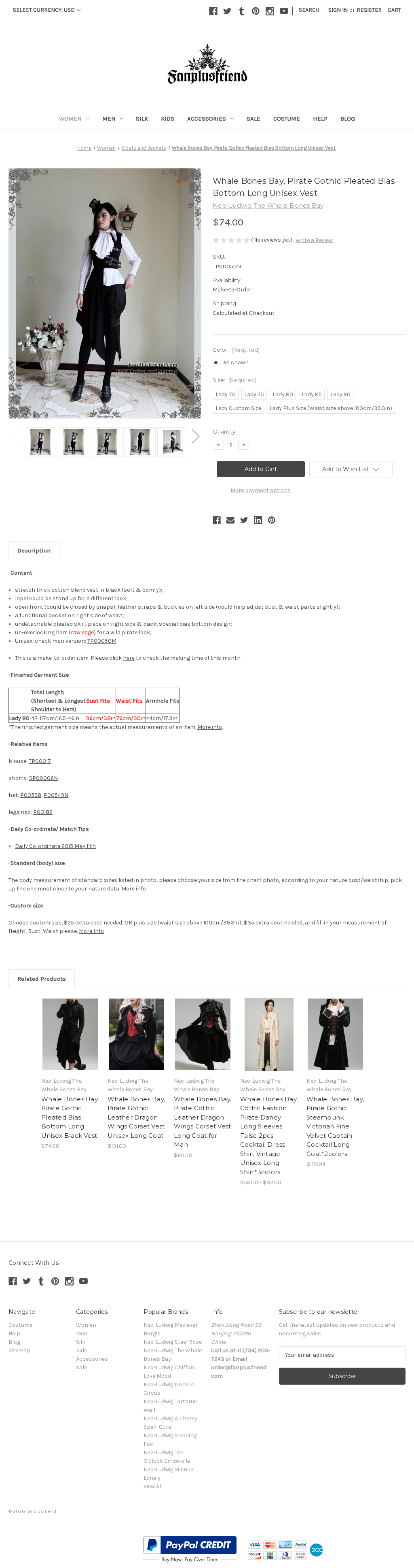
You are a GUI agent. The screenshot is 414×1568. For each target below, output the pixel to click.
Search (309, 9)
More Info (91, 931)
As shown (236, 362)
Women (70, 118)
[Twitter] (227, 11)
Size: (234, 380)
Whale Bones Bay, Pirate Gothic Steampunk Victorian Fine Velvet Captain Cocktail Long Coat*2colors (335, 1126)
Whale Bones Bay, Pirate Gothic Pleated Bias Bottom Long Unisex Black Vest (70, 1117)
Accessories (206, 118)
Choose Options (70, 1034)
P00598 (30, 795)
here (129, 657)
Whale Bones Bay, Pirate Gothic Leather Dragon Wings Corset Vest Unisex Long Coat (136, 1117)
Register (369, 9)
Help (320, 118)
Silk (142, 118)
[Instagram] (270, 11)
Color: (236, 349)
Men (109, 118)
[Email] (230, 520)
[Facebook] (213, 11)
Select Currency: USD (44, 9)
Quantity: (225, 431)
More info (209, 727)
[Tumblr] (241, 11)
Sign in (338, 9)
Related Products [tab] (41, 978)
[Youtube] (284, 11)
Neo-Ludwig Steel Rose (173, 1342)
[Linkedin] (258, 520)
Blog (347, 118)
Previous (14, 436)
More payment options (260, 490)
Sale (253, 118)
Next (195, 436)
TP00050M (101, 640)
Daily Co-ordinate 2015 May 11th (55, 846)
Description (34, 550)
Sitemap (19, 1350)
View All (153, 1486)
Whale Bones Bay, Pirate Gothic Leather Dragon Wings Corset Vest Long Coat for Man (202, 1122)
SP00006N (43, 778)
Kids (167, 118)
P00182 (43, 812)
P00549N (56, 795)
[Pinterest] (255, 11)
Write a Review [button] (314, 240)
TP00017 (40, 761)
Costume (286, 118)
